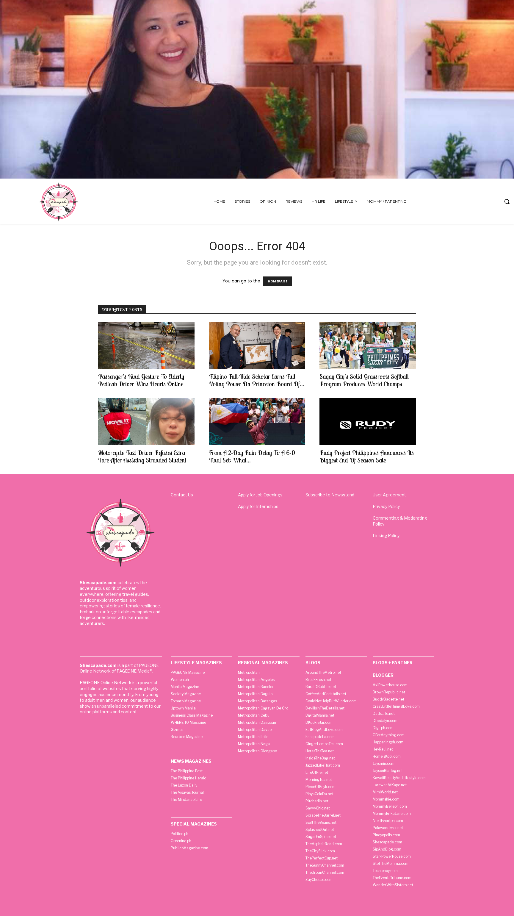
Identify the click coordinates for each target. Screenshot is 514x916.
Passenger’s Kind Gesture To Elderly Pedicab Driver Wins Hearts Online (141, 380)
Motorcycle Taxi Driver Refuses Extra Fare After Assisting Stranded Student (142, 456)
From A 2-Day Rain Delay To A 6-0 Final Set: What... (252, 456)
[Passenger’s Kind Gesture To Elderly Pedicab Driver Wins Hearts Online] (146, 345)
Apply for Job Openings (260, 494)
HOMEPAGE (277, 281)
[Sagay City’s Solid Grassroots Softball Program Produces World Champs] (367, 345)
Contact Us (182, 494)
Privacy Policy (386, 506)
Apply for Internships (258, 506)
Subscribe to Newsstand (329, 494)
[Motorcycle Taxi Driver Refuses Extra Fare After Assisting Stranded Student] (146, 421)
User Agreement (389, 494)
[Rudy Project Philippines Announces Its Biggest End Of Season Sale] (367, 421)
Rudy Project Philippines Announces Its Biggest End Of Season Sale (366, 456)
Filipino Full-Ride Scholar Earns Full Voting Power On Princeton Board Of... (256, 380)
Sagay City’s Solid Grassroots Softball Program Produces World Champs (364, 380)
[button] (507, 201)
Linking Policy (386, 535)
